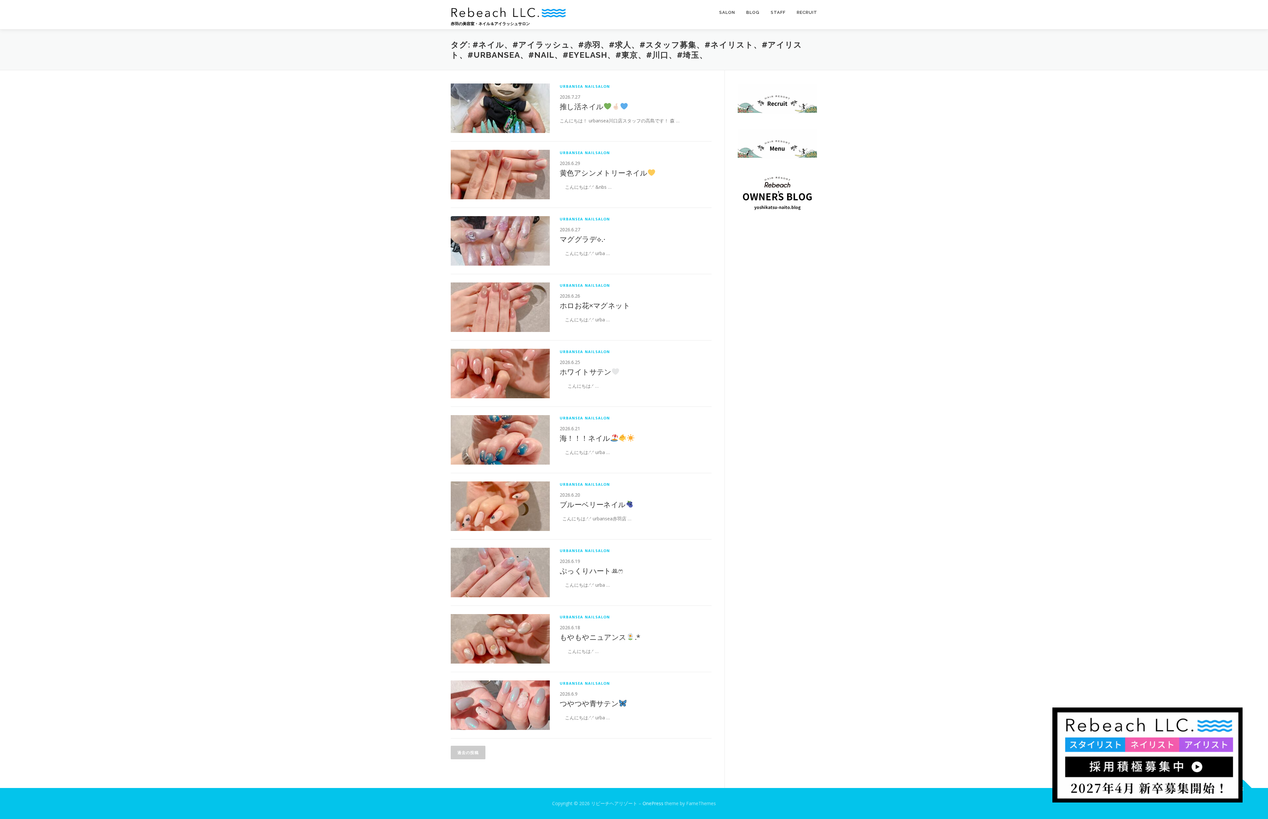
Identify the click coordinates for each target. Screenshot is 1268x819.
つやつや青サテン (589, 703)
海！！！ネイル (585, 438)
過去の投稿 (468, 752)
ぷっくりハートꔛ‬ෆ (591, 570)
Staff (778, 12)
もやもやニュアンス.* (600, 637)
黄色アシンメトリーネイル (604, 173)
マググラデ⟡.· (582, 239)
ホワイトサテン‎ (586, 372)
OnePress (653, 803)
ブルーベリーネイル (593, 504)
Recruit (807, 12)
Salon (727, 12)
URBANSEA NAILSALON (585, 86)
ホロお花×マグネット (595, 305)
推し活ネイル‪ (581, 106)
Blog (752, 12)
